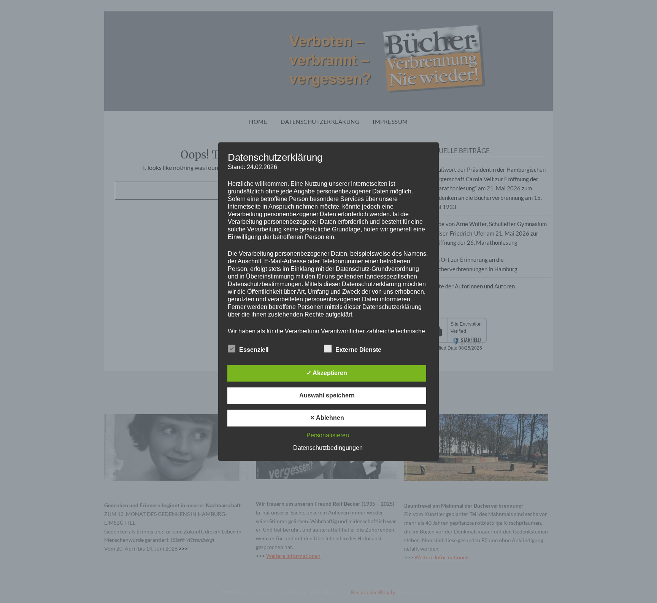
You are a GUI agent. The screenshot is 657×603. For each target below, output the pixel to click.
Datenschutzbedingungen (328, 448)
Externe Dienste (358, 350)
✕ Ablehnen (327, 418)
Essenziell (253, 350)
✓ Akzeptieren (326, 373)
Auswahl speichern (327, 395)
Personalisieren (327, 435)
